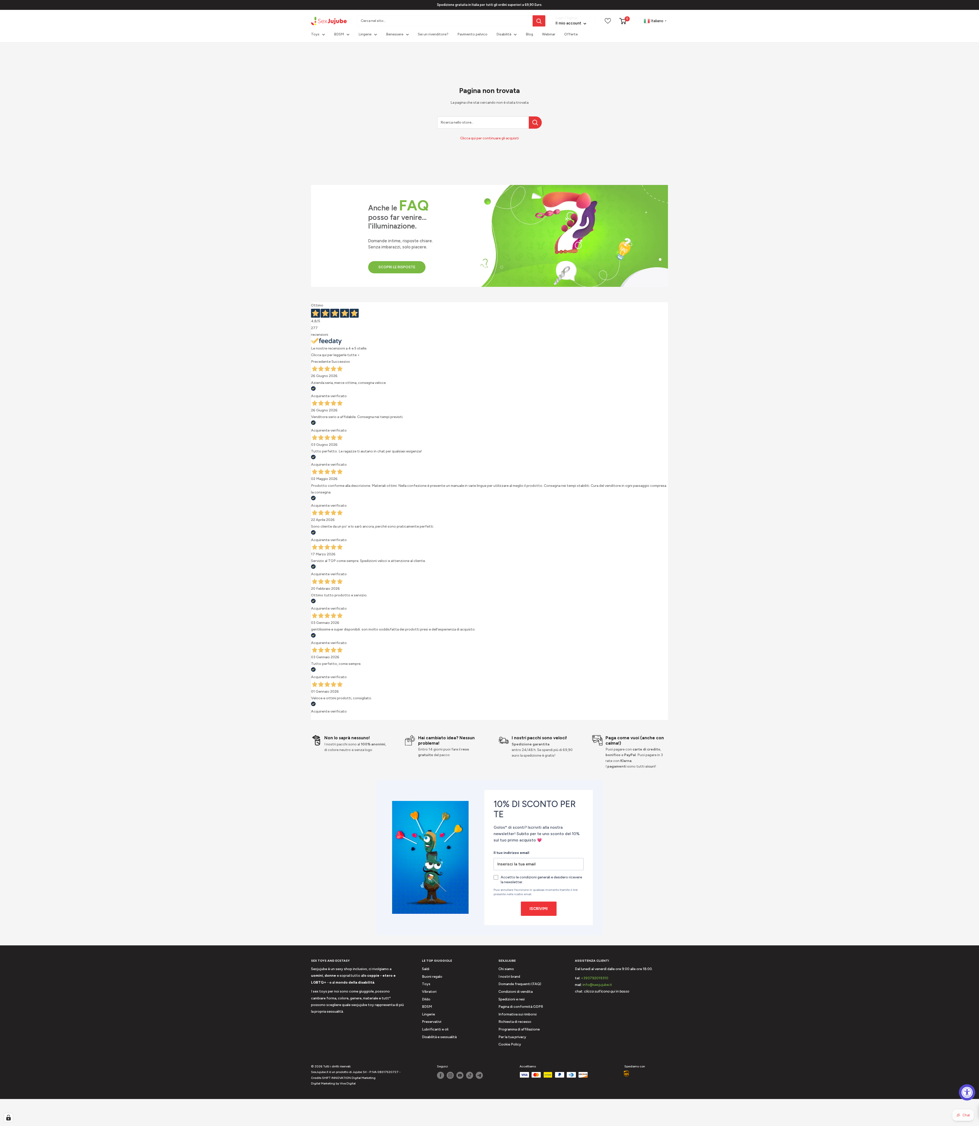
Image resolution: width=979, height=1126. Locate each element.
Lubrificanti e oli (435, 1029)
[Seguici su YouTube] (459, 1075)
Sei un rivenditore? (433, 34)
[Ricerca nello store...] (535, 122)
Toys (315, 34)
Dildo (426, 999)
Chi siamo (506, 969)
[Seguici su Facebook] (440, 1075)
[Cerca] (539, 20)
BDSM (339, 34)
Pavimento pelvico (472, 34)
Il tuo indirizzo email (511, 853)
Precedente (321, 361)
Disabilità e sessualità (439, 1037)
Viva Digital (348, 1083)
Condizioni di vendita (515, 991)
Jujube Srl (360, 1072)
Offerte (571, 34)
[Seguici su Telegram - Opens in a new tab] (479, 1075)
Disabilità (503, 34)
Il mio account (569, 23)
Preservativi (431, 1022)
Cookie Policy (509, 1044)
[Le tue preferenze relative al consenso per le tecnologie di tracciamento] (8, 1117)
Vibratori (429, 991)
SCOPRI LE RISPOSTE (396, 267)
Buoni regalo (432, 976)
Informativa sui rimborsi (517, 1014)
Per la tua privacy (512, 1037)
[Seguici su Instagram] (450, 1075)
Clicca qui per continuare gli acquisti (489, 138)
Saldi (425, 969)
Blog (529, 34)
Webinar (548, 34)
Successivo (340, 361)
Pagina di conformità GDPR (520, 1006)
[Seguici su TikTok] (469, 1075)
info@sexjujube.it (597, 985)
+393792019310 (594, 978)
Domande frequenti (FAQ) (519, 984)
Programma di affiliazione (519, 1029)
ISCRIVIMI (539, 908)
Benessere (394, 34)
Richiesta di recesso (514, 1022)
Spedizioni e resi (511, 999)
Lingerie (364, 34)
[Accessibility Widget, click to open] (967, 1092)
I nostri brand (509, 976)
